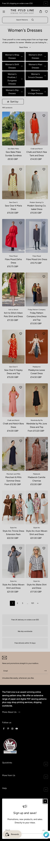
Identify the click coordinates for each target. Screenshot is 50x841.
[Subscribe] (43, 830)
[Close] (45, 801)
